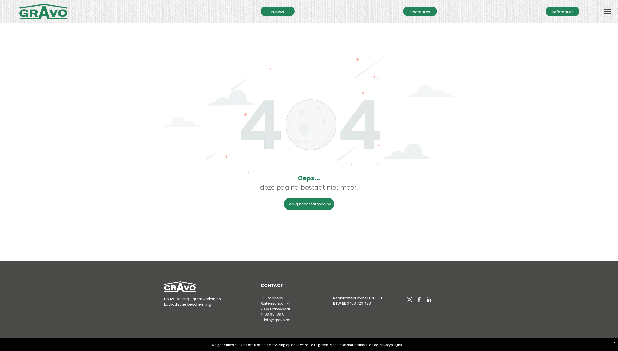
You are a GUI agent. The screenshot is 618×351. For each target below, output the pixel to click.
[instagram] (409, 300)
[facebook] (419, 300)
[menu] (607, 11)
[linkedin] (429, 300)
